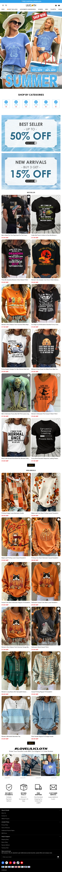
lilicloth (5, 870)
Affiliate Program (5, 818)
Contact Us (4, 815)
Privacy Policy (5, 824)
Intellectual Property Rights (8, 830)
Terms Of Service (6, 827)
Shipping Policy (5, 839)
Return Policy (5, 842)
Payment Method (6, 845)
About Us (4, 813)
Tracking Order (5, 847)
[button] (3, 5)
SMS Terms (4, 833)
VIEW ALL (31, 465)
